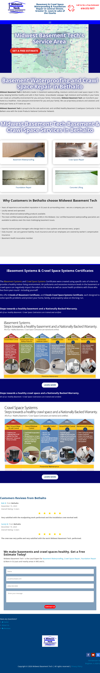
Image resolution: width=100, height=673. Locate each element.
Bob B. (3, 503)
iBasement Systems (13, 281)
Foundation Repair (88, 558)
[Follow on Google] (98, 655)
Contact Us (50, 607)
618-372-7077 (88, 8)
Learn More (50, 385)
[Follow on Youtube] (93, 655)
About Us (5, 625)
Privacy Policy (76, 666)
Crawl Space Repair (72, 558)
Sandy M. (5, 524)
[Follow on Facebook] (88, 655)
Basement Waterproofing (52, 558)
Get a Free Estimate (25, 50)
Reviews (7, 628)
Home (6, 622)
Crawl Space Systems (36, 281)
